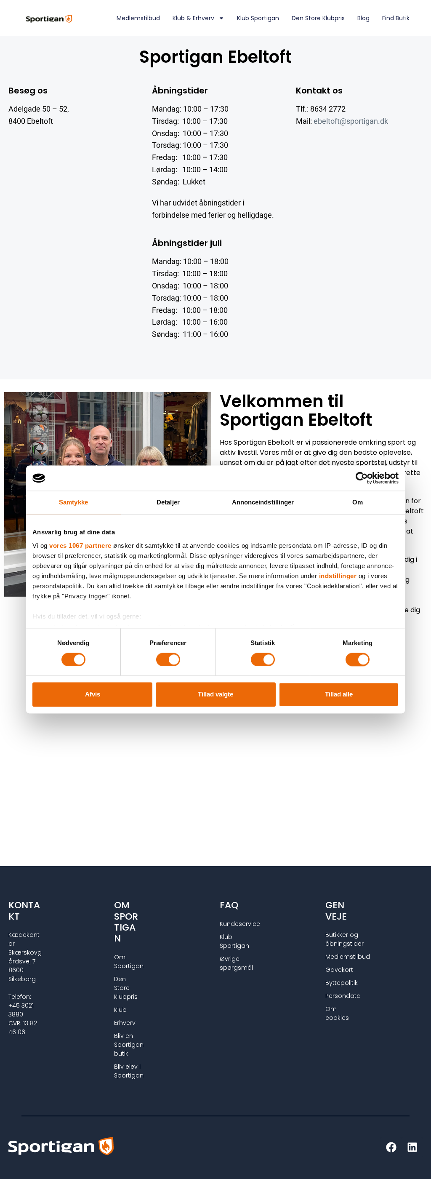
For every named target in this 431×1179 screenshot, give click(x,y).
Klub (120, 1010)
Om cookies (337, 1013)
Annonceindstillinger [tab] (263, 502)
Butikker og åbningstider (337, 939)
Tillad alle (339, 694)
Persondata (337, 996)
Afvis (92, 694)
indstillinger (338, 575)
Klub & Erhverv (193, 18)
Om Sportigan (126, 961)
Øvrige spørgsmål (232, 963)
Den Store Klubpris (126, 988)
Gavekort (337, 970)
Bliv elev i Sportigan (126, 1071)
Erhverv (125, 1023)
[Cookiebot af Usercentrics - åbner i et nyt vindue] (362, 478)
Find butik (396, 18)
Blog (363, 18)
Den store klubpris (318, 18)
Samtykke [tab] (73, 502)
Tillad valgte (215, 694)
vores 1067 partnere (80, 545)
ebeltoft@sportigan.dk (351, 121)
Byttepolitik (337, 983)
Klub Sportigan (258, 18)
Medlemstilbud (138, 18)
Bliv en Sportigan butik (126, 1045)
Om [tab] (357, 502)
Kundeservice (232, 924)
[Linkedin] (412, 1147)
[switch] (168, 659)
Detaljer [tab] (168, 502)
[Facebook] (391, 1147)
